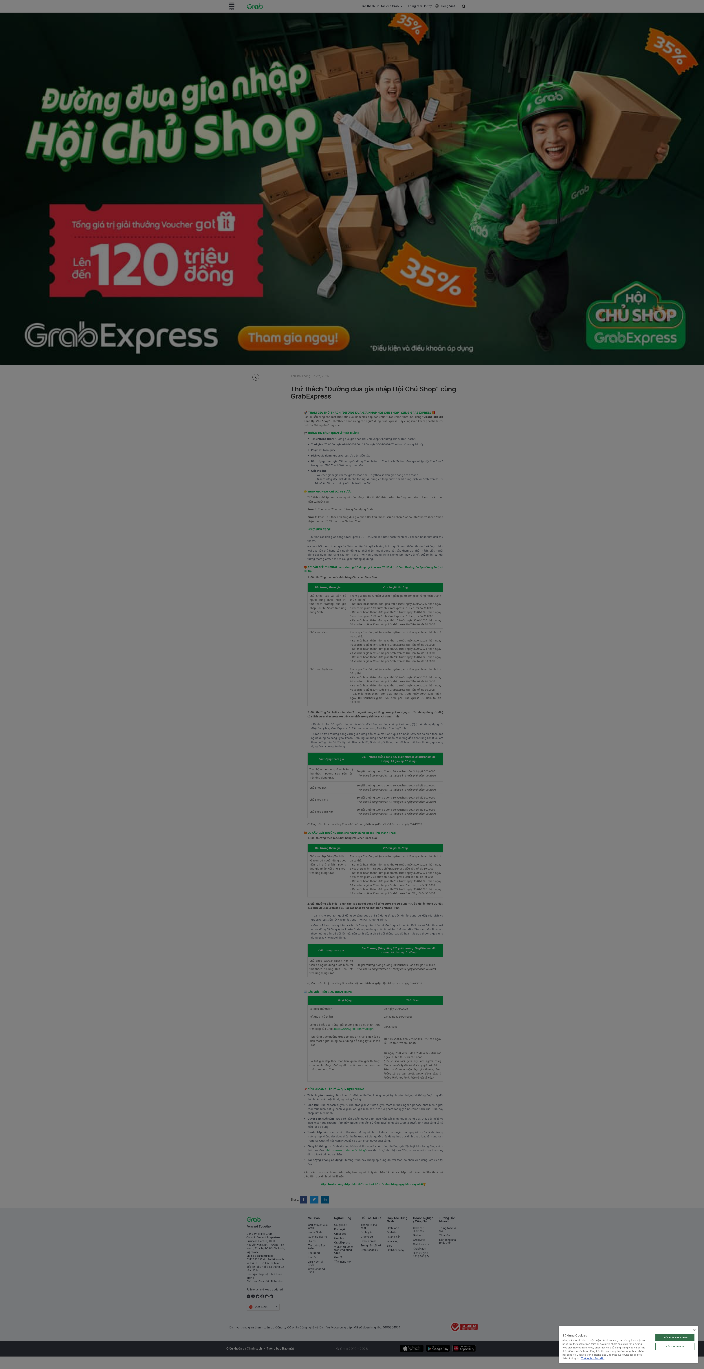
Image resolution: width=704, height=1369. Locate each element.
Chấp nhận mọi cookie (675, 1337)
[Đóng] (694, 1330)
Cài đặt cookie (675, 1346)
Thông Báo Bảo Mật (592, 1358)
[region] (628, 1344)
